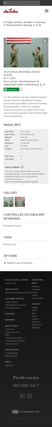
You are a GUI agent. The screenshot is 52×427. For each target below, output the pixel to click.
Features (9, 314)
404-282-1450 (10, 283)
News (34, 313)
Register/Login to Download (19, 263)
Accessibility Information (15, 341)
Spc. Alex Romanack (25, 81)
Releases (36, 287)
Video (34, 310)
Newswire (10, 320)
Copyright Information (14, 338)
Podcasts (36, 322)
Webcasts (36, 328)
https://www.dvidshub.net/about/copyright (21, 182)
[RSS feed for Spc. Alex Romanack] (38, 81)
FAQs (7, 335)
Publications (37, 325)
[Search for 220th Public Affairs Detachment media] (41, 84)
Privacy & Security (12, 332)
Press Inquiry (12, 350)
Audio (34, 316)
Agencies (9, 365)
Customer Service (12, 344)
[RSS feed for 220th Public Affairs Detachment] (44, 84)
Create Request (11, 353)
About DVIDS (11, 326)
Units (8, 362)
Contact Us (9, 329)
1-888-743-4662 (11, 302)
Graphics (35, 319)
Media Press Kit (11, 356)
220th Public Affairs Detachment (21, 84)
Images (35, 307)
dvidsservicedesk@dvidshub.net (18, 293)
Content (36, 304)
